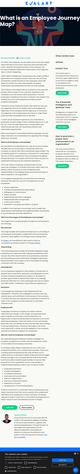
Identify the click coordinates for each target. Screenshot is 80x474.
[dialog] (40, 462)
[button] (27, 471)
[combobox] (75, 454)
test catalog (35, 243)
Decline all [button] (63, 465)
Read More (62, 93)
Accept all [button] (62, 460)
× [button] (78, 453)
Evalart (6, 240)
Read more (44, 459)
